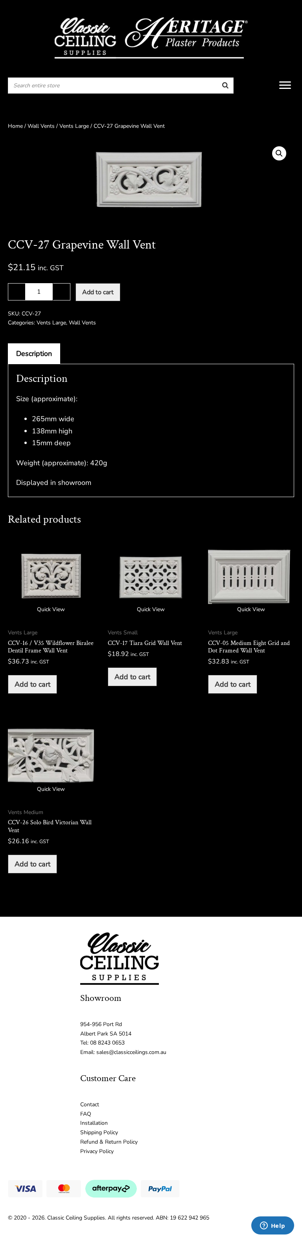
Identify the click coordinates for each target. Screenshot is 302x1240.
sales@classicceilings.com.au (131, 1052)
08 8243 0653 (107, 1043)
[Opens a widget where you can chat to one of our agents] (272, 1226)
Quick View (51, 609)
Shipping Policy (99, 1132)
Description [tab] (34, 353)
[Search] (225, 85)
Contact (89, 1104)
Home (15, 126)
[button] (279, 153)
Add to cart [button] (32, 684)
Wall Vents (41, 126)
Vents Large (74, 126)
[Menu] (285, 85)
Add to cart (98, 292)
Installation (94, 1123)
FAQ (85, 1114)
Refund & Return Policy (109, 1142)
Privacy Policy (97, 1151)
